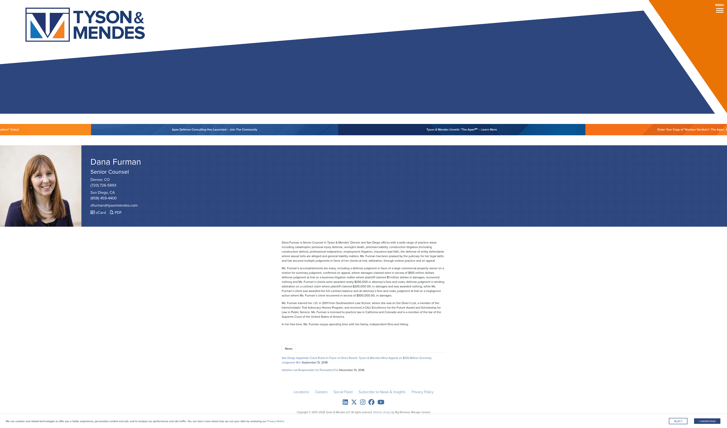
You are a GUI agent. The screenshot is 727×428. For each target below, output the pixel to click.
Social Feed (343, 392)
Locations (301, 392)
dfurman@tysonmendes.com (114, 205)
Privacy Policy (423, 392)
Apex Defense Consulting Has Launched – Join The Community (186, 129)
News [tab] (288, 348)
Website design (382, 412)
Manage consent (420, 412)
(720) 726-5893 (103, 185)
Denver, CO (100, 179)
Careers (321, 392)
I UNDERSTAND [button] (707, 421)
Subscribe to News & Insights (382, 392)
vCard (100, 212)
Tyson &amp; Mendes (70, 26)
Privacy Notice (275, 421)
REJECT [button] (678, 421)
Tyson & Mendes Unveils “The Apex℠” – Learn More (433, 129)
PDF (118, 212)
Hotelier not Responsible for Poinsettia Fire (310, 370)
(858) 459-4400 (103, 198)
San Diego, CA (102, 192)
